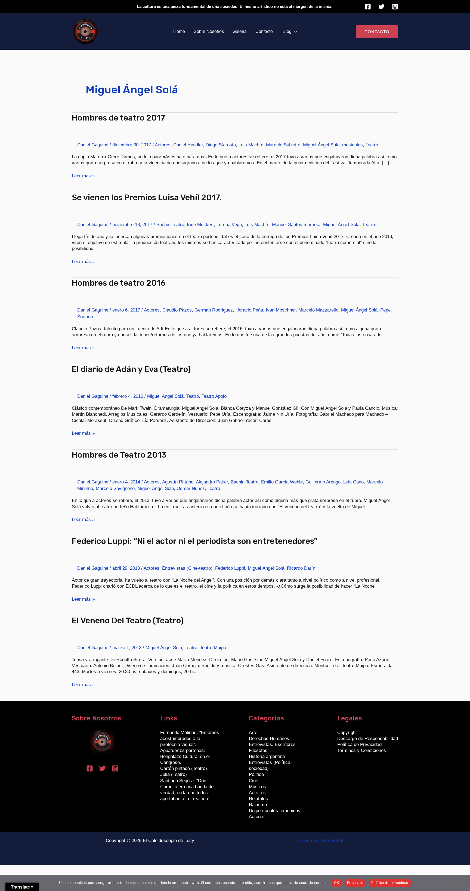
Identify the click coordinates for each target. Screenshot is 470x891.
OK (336, 882)
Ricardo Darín (301, 568)
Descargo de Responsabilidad (367, 738)
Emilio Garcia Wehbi (282, 482)
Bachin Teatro (170, 224)
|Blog (287, 31)
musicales (352, 144)
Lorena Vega (229, 224)
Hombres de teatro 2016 (118, 283)
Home (179, 31)
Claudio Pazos (177, 310)
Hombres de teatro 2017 (118, 118)
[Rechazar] (463, 883)
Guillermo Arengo (323, 482)
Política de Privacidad (359, 744)
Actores (163, 144)
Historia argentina (267, 756)
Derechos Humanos (269, 738)
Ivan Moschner (281, 310)
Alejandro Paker (212, 482)
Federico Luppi (230, 568)
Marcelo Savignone (115, 488)
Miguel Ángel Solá (321, 144)
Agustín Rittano (177, 482)
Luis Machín (251, 144)
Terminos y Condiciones (361, 750)
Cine (253, 780)
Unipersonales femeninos (274, 810)
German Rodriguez (213, 310)
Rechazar (355, 882)
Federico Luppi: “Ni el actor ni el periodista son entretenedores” (194, 541)
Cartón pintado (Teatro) (183, 768)
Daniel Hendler (188, 144)
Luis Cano (353, 482)
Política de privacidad (390, 882)
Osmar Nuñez (191, 488)
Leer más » (83, 175)
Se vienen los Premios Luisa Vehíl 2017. (147, 197)
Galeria (240, 31)
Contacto (264, 31)
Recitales (258, 798)
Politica (256, 774)
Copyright (347, 732)
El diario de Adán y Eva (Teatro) (131, 369)
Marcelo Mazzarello (318, 310)
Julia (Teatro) (173, 774)
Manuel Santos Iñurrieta (296, 224)
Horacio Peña (249, 310)
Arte (253, 732)
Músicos (257, 786)
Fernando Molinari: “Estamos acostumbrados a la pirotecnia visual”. (189, 738)
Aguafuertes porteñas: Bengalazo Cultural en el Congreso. (185, 756)
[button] (294, 31)
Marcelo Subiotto (283, 144)
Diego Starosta (221, 144)
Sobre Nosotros (209, 31)
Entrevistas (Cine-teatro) (187, 568)
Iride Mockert (200, 224)
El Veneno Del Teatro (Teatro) (128, 620)
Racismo (258, 804)
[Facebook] (368, 7)
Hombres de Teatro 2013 (119, 455)
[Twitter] (381, 7)
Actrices (257, 792)
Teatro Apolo (214, 396)
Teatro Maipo (213, 647)
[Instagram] (395, 7)
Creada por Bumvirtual (320, 840)
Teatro (372, 144)
